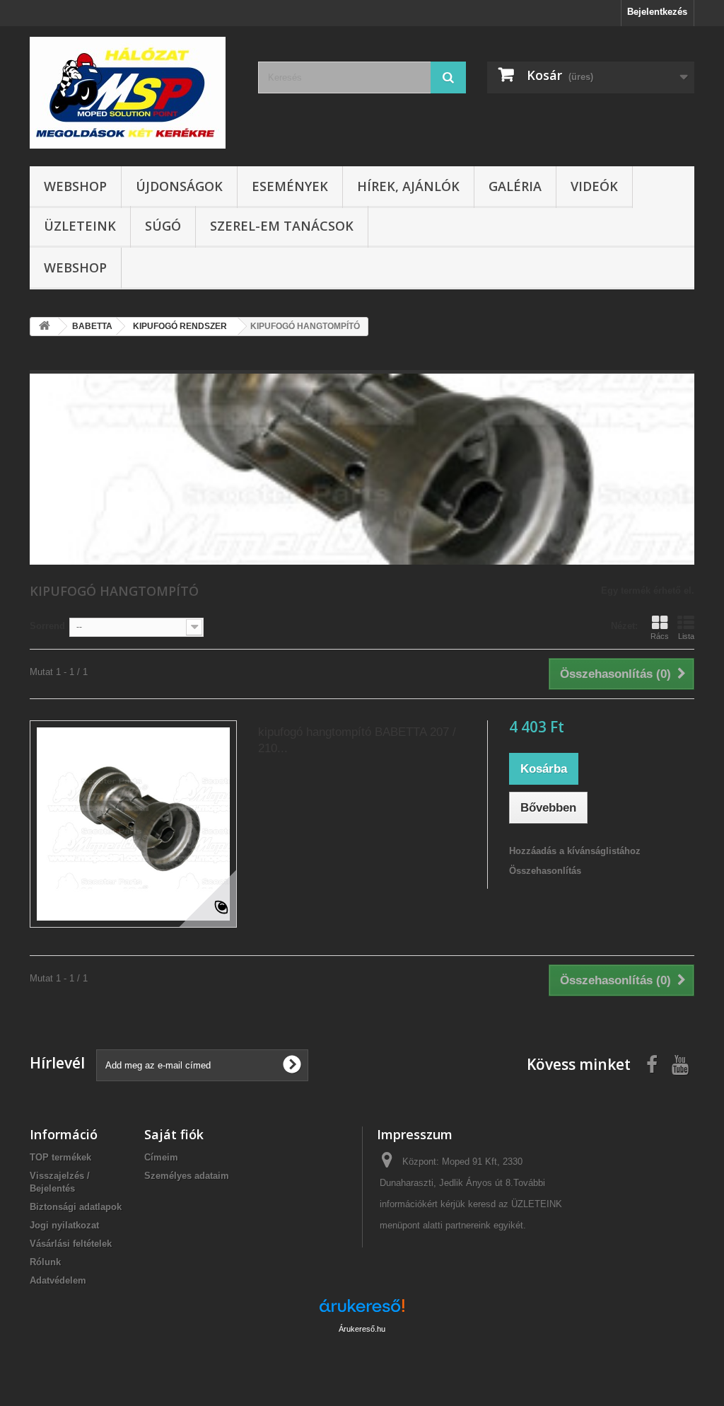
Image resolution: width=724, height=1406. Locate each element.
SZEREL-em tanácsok (282, 225)
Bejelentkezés (657, 11)
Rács (659, 636)
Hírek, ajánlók (408, 186)
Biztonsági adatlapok (76, 1207)
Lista (686, 636)
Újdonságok (179, 186)
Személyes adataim (186, 1175)
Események (290, 186)
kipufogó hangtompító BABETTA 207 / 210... (357, 740)
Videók (594, 186)
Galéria (515, 186)
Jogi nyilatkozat (64, 1225)
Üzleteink (80, 225)
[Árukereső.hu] (362, 1311)
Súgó (163, 225)
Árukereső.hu (362, 1329)
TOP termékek (60, 1157)
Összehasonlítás (545, 870)
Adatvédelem (58, 1280)
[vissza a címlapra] (44, 326)
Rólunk (45, 1262)
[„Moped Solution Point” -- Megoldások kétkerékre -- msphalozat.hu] (133, 93)
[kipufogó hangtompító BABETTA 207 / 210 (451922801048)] (133, 824)
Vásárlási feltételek (71, 1243)
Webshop (75, 186)
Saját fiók (174, 1134)
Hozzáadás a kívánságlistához (575, 851)
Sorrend (47, 626)
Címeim (161, 1157)
